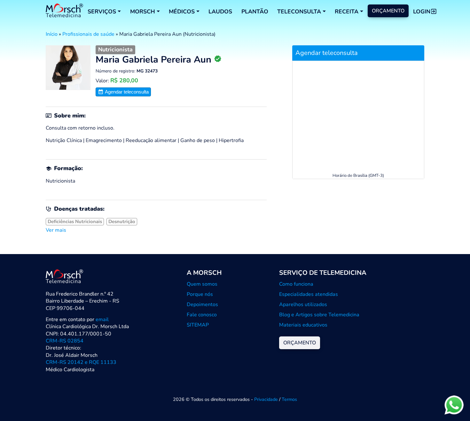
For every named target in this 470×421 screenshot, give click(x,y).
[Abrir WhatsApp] (454, 405)
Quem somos (202, 284)
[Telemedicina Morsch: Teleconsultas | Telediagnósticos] (64, 11)
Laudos (220, 11)
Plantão (254, 11)
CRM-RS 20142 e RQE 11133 (81, 362)
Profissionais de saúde (88, 34)
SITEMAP (198, 324)
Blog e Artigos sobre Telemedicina (319, 314)
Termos (289, 399)
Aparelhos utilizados (303, 304)
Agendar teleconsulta (126, 91)
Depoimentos (202, 304)
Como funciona (296, 284)
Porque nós (200, 294)
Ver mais (56, 230)
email (102, 319)
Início (52, 34)
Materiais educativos (303, 324)
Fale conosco (202, 314)
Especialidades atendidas (308, 294)
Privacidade (266, 399)
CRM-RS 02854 (64, 340)
